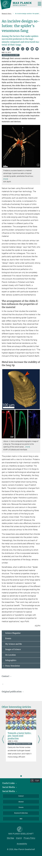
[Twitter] (18, 49)
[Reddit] (13, 49)
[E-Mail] (32, 49)
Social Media (8, 787)
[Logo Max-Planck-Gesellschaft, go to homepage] (18, 4)
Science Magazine (13, 633)
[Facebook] (3, 49)
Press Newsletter (12, 666)
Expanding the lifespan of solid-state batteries (20, 734)
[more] (5, 179)
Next (39, 739)
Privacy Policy (29, 838)
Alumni (21, 802)
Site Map (10, 838)
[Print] (37, 49)
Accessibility (22, 844)
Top (37, 780)
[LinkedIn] (8, 49)
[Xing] (27, 49)
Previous (3, 739)
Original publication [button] (12, 691)
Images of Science (13, 649)
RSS (21, 819)
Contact (21, 796)
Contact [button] (6, 676)
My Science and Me (13, 644)
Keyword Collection (21, 813)
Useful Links (8, 783)
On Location (10, 655)
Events (8, 638)
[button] (38, 165)
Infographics (10, 660)
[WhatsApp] (22, 49)
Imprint (19, 838)
